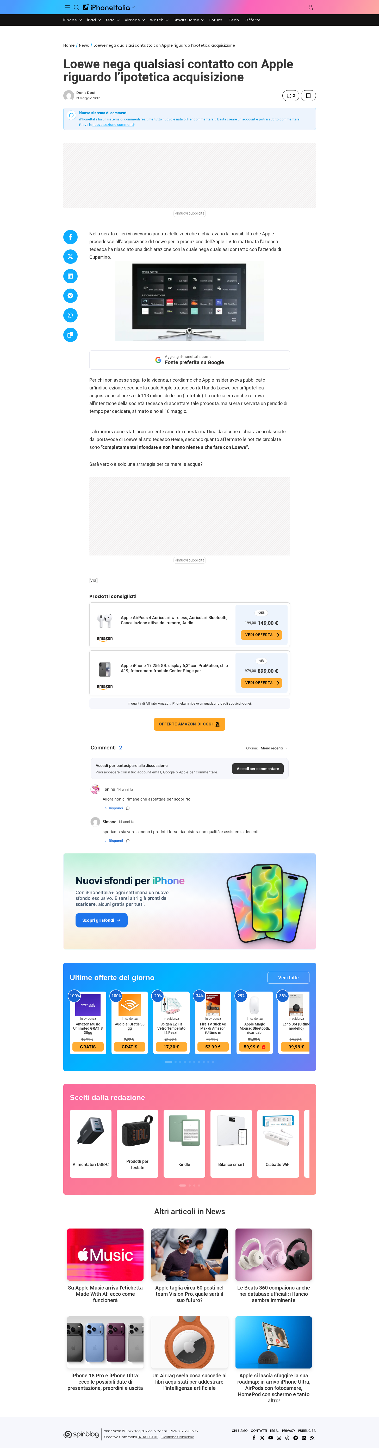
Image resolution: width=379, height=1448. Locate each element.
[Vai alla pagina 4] (185, 1062)
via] (94, 580)
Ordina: (252, 748)
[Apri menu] (133, 7)
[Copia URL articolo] (70, 335)
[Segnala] (128, 808)
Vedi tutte (288, 977)
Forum (215, 20)
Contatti (259, 1430)
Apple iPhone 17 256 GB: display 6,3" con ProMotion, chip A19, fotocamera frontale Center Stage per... (174, 668)
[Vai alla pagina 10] (213, 1062)
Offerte (253, 20)
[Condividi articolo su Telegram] (70, 296)
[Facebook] (254, 1437)
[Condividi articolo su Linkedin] (70, 276)
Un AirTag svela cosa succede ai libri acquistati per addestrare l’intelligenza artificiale (189, 1381)
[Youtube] (270, 1437)
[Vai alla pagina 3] (180, 1062)
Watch (157, 20)
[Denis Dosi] (68, 95)
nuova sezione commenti (113, 125)
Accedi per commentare (258, 768)
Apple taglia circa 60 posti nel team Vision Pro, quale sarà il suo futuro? (189, 1294)
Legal (274, 1430)
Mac (110, 20)
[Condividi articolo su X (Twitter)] (70, 256)
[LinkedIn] (304, 1437)
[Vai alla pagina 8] (204, 1062)
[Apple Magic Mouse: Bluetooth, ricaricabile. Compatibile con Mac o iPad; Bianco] (254, 1005)
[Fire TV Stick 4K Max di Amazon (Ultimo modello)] (213, 1005)
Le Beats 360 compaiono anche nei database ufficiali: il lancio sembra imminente (273, 1294)
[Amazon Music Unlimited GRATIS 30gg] (88, 1005)
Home (68, 45)
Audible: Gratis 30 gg (130, 1026)
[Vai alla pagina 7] (199, 1062)
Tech (234, 20)
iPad (91, 20)
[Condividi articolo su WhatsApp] (70, 315)
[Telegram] (295, 1437)
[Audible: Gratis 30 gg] (129, 1005)
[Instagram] (279, 1437)
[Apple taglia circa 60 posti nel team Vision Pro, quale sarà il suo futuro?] (189, 1255)
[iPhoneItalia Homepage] (106, 7)
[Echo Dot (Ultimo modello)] (296, 1005)
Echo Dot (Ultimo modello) (296, 1026)
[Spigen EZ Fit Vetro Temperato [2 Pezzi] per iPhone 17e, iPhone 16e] (171, 1005)
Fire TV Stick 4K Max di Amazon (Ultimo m (213, 1028)
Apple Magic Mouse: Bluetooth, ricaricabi (255, 1028)
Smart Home (187, 20)
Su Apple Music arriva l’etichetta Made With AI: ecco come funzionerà (105, 1294)
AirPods (132, 20)
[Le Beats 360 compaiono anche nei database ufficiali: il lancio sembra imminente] (273, 1255)
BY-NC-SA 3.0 (148, 1437)
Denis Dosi (85, 92)
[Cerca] (76, 7)
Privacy (288, 1430)
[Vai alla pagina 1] (168, 1062)
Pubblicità (307, 1430)
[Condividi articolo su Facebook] (70, 237)
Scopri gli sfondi (98, 920)
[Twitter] (262, 1437)
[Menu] (67, 7)
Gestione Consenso (177, 1437)
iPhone (70, 20)
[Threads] (287, 1437)
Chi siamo (240, 1430)
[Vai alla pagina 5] (190, 1062)
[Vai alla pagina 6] (194, 1062)
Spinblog (133, 1431)
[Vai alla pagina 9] (208, 1062)
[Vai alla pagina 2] (176, 1062)
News (84, 45)
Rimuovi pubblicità (189, 213)
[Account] (311, 7)
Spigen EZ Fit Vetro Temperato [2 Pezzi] (171, 1028)
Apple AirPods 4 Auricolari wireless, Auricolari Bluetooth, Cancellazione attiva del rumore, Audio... (174, 620)
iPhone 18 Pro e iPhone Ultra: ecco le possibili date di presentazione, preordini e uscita (105, 1381)
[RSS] (312, 1437)
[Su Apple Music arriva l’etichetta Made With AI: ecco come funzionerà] (105, 1255)
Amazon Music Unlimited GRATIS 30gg (88, 1028)
